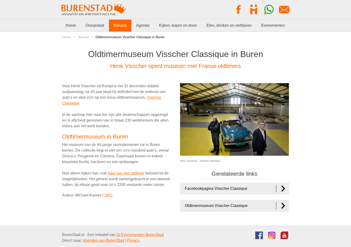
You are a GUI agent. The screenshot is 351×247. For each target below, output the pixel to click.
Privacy (133, 240)
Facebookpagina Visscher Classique (216, 188)
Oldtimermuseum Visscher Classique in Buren (130, 37)
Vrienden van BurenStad (103, 240)
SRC (108, 195)
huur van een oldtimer (126, 173)
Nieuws (83, 37)
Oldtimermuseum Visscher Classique (216, 206)
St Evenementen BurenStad (140, 235)
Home (66, 37)
